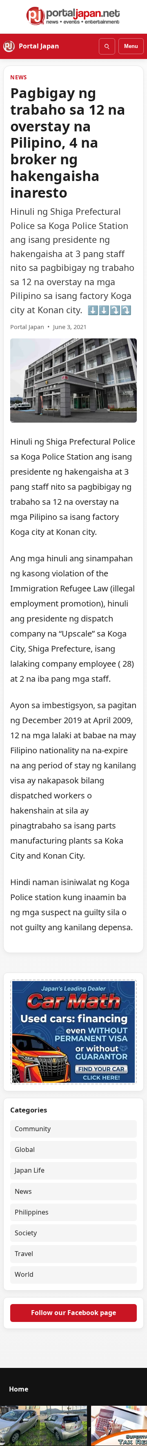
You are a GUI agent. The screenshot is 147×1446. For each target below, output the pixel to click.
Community (33, 1128)
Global (25, 1149)
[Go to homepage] (73, 16)
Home (18, 1389)
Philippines (32, 1212)
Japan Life (30, 1170)
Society (26, 1232)
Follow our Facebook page (73, 1312)
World (24, 1274)
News (18, 77)
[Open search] (107, 46)
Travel (24, 1253)
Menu (131, 46)
